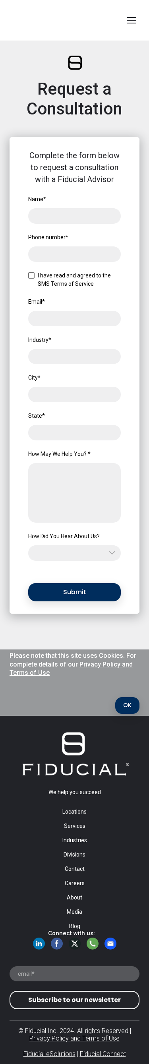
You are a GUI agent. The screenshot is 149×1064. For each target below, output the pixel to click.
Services (74, 826)
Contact (75, 869)
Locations (74, 811)
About (74, 897)
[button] (127, 705)
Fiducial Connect (103, 1054)
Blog (74, 926)
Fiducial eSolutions (49, 1054)
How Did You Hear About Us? (64, 536)
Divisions (74, 854)
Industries (74, 840)
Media (74, 912)
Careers (75, 883)
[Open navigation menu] (131, 20)
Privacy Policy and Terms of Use (74, 1038)
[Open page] (74, 754)
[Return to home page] (67, 20)
